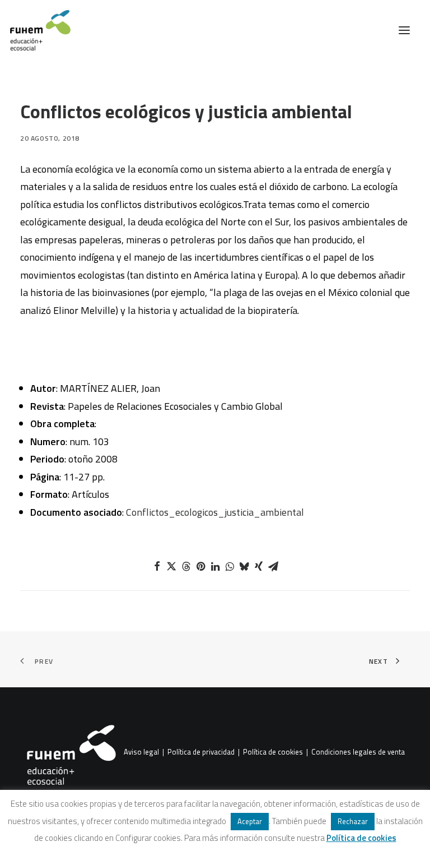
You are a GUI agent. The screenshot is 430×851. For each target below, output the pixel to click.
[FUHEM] (35, 30)
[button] (404, 30)
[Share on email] (273, 566)
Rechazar (353, 821)
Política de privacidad (201, 752)
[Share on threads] (186, 566)
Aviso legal (141, 752)
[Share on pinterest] (200, 566)
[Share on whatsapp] (229, 566)
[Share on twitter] (171, 566)
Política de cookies (273, 752)
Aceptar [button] (249, 821)
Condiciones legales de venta (358, 752)
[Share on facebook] (156, 566)
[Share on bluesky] (244, 566)
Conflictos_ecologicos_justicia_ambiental (215, 512)
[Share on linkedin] (215, 566)
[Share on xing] (258, 566)
